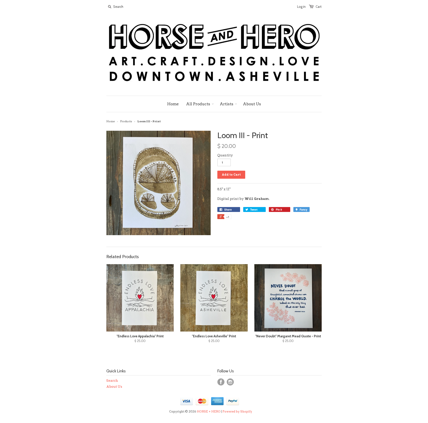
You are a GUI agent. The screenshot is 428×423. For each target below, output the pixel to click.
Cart (319, 7)
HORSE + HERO (208, 411)
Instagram (230, 382)
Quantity (225, 155)
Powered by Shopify (237, 411)
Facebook (220, 382)
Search (112, 381)
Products (126, 121)
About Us (114, 387)
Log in (301, 7)
